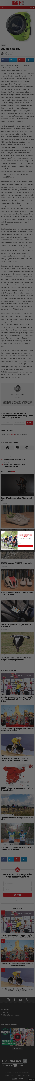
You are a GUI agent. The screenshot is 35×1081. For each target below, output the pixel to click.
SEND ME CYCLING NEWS (26, 545)
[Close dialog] (33, 532)
